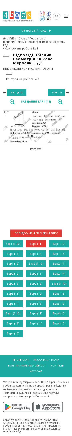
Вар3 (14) (13, 303)
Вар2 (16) (36, 283)
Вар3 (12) (36, 293)
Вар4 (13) (13, 323)
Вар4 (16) (13, 333)
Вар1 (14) (36, 254)
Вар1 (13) (13, 254)
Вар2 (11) (59, 263)
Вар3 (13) (59, 293)
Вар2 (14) (59, 273)
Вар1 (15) (59, 254)
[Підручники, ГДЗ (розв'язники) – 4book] (5, 38)
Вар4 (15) (59, 323)
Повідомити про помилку (36, 233)
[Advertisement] (36, 187)
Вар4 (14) (36, 323)
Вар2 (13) (36, 273)
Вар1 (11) (36, 244)
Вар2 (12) (13, 273)
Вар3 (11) (13, 293)
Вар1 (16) (13, 263)
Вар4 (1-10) (13, 313)
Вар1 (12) (59, 244)
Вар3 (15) (36, 303)
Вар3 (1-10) (59, 283)
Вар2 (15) (13, 283)
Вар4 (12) (59, 313)
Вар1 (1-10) (13, 244)
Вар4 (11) (36, 313)
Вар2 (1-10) (36, 263)
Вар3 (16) (59, 303)
